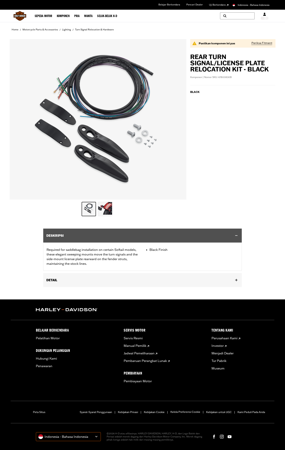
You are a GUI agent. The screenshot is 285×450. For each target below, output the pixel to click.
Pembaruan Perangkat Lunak (145, 361)
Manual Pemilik (135, 346)
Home (15, 29)
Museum (218, 368)
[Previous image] (17, 119)
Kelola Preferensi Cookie (185, 411)
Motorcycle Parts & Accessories (40, 29)
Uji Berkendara (217, 4)
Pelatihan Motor (48, 338)
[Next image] (178, 119)
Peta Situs (39, 412)
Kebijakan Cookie (154, 412)
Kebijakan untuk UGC (219, 412)
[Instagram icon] (221, 436)
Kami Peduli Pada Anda (251, 412)
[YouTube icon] (229, 436)
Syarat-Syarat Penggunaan (96, 412)
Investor (218, 346)
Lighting (66, 29)
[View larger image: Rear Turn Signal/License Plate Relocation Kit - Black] (98, 118)
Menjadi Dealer (223, 353)
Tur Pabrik (219, 361)
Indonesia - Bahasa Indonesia (253, 4)
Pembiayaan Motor (138, 381)
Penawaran (44, 366)
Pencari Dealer (194, 4)
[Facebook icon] (214, 436)
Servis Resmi (133, 338)
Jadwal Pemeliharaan (139, 353)
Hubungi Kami (46, 358)
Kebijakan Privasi (128, 412)
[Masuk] (264, 16)
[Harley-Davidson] (77, 309)
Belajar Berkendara (169, 4)
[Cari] (237, 15)
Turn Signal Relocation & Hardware (94, 29)
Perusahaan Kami (225, 338)
